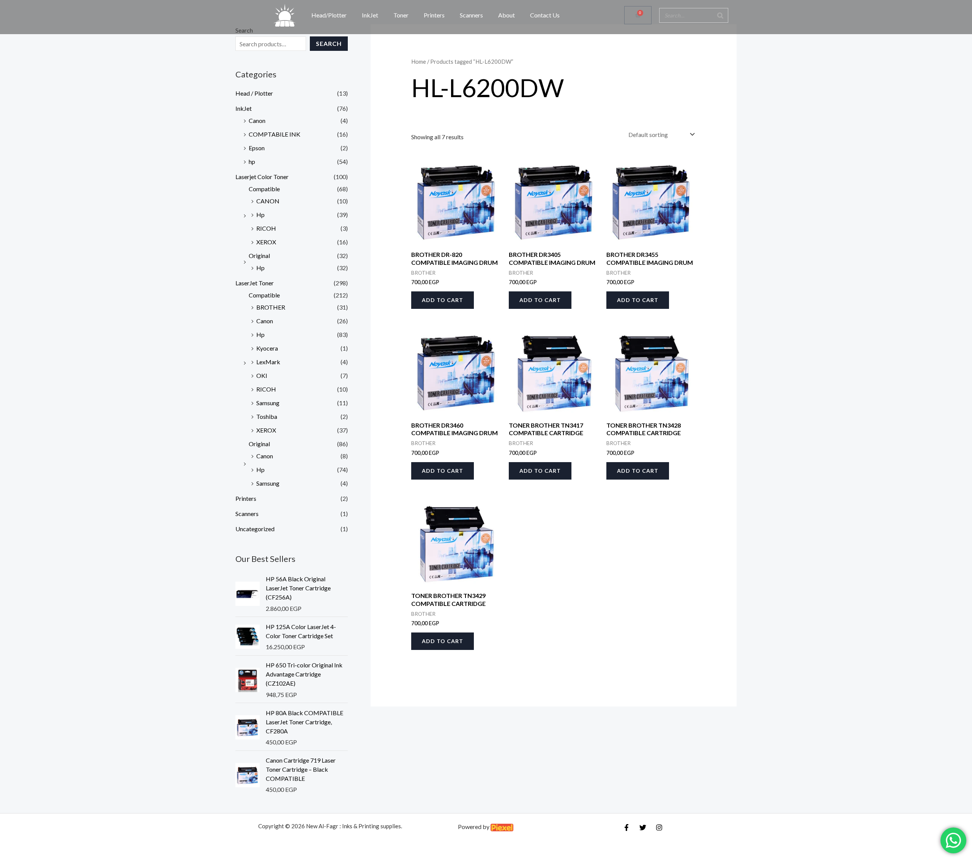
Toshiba (266, 416)
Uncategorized (255, 528)
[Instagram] (659, 827)
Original (259, 255)
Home (418, 61)
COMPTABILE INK (274, 134)
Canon (257, 120)
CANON (267, 201)
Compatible (264, 188)
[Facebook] (626, 827)
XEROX (266, 241)
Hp (260, 214)
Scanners (471, 15)
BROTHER (270, 307)
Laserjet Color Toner (262, 176)
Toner (401, 15)
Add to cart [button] (442, 300)
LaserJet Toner (254, 282)
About (506, 15)
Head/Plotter (329, 15)
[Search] (720, 15)
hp (252, 161)
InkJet (370, 15)
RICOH (266, 228)
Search (329, 43)
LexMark (268, 361)
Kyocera (267, 348)
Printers (434, 15)
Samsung (267, 402)
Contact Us (545, 15)
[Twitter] (642, 827)
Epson (257, 147)
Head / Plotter (254, 93)
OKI (261, 375)
